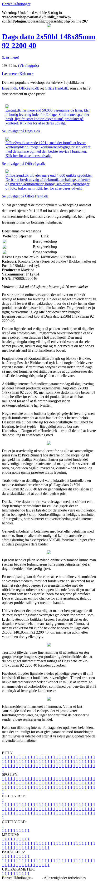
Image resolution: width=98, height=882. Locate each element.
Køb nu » (27, 74)
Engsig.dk (9, 88)
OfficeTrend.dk (56, 88)
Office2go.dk (29, 88)
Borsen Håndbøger (16, 4)
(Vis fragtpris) (28, 65)
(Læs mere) (10, 57)
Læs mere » (11, 74)
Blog (37, 878)
